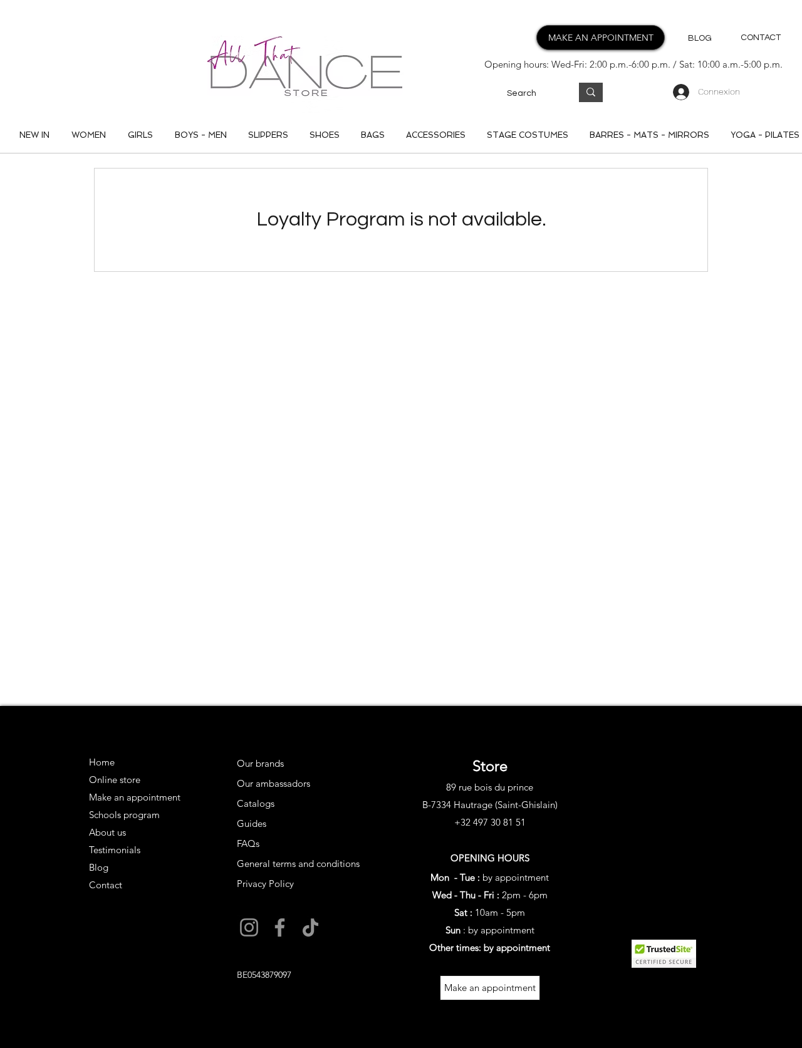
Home (102, 762)
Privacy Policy (265, 884)
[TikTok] (310, 927)
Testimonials (114, 850)
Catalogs (255, 803)
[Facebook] (280, 927)
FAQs (248, 843)
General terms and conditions (298, 863)
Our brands (260, 763)
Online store (114, 780)
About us (107, 832)
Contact (105, 885)
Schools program (124, 815)
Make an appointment (133, 797)
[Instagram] (249, 927)
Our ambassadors (273, 783)
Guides (251, 823)
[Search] (591, 92)
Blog (98, 867)
